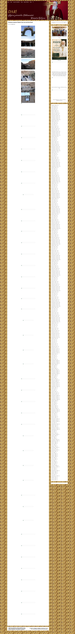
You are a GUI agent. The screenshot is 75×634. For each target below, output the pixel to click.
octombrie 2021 (55, 180)
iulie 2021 (54, 184)
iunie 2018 (54, 232)
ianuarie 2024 (54, 145)
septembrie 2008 (55, 373)
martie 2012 (54, 329)
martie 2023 (54, 158)
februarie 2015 (55, 284)
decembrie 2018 (55, 224)
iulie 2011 (53, 339)
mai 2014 (53, 295)
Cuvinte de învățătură (16, 2)
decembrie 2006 (55, 395)
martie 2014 (54, 298)
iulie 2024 (54, 137)
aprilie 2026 (54, 110)
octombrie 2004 (55, 421)
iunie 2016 (54, 263)
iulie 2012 (54, 324)
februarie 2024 (55, 144)
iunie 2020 (54, 201)
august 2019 (54, 214)
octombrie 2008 (55, 372)
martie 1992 (54, 448)
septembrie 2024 (55, 135)
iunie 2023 (54, 154)
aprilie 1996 (54, 442)
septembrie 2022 (55, 166)
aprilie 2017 (54, 250)
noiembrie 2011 (55, 334)
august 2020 (54, 198)
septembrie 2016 (55, 259)
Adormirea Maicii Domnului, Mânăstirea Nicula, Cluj (59, 88)
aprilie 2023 (54, 157)
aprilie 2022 (54, 172)
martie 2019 (54, 220)
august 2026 (54, 105)
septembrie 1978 (55, 475)
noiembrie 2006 (55, 396)
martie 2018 (54, 236)
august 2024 (54, 136)
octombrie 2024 (55, 133)
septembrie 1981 (55, 470)
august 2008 (54, 374)
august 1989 (54, 455)
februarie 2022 (55, 175)
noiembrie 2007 (55, 383)
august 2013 (54, 307)
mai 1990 (53, 452)
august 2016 (54, 260)
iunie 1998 (54, 438)
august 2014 (54, 291)
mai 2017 (53, 249)
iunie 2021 (54, 185)
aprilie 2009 (54, 368)
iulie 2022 (54, 168)
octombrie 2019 (55, 211)
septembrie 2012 (55, 321)
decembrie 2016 (55, 255)
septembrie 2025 (55, 119)
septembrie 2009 (55, 363)
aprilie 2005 (54, 416)
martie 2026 (54, 111)
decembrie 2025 (55, 115)
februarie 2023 (55, 159)
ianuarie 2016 (54, 269)
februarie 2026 (55, 113)
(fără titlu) (59, 60)
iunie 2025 (54, 123)
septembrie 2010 (55, 352)
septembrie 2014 (55, 290)
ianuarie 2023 (54, 161)
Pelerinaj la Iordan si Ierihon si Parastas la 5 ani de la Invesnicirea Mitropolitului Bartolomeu (39, 628)
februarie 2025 (55, 128)
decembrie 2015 (55, 271)
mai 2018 (53, 233)
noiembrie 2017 (55, 241)
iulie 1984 (54, 464)
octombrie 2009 (55, 361)
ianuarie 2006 (54, 408)
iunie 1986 (54, 461)
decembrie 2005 (55, 409)
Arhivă (31, 2)
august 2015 (54, 276)
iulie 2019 (54, 215)
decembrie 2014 (55, 286)
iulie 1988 (54, 457)
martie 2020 (54, 205)
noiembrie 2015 (55, 272)
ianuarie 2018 (54, 238)
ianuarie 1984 (54, 465)
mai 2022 (53, 171)
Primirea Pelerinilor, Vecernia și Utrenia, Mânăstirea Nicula (59, 100)
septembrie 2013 (55, 306)
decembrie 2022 (55, 162)
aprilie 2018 (54, 234)
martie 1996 (54, 443)
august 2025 (54, 120)
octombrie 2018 (55, 227)
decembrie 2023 (55, 146)
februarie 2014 (55, 299)
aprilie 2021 (54, 188)
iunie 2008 (54, 376)
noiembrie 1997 (55, 439)
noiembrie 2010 (55, 350)
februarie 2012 (55, 330)
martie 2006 (54, 407)
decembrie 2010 (55, 348)
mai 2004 (53, 422)
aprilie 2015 (54, 281)
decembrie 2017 (55, 240)
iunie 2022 (54, 170)
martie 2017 (54, 251)
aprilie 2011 (54, 343)
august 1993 (54, 446)
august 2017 (54, 245)
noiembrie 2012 (55, 319)
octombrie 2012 (55, 320)
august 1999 (54, 435)
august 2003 (54, 425)
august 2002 (54, 426)
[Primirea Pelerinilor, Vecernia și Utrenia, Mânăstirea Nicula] (59, 94)
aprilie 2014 (54, 297)
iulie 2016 (54, 262)
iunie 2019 (54, 216)
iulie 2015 (54, 277)
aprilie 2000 (54, 433)
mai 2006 (53, 404)
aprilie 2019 (54, 219)
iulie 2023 (54, 153)
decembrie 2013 (55, 302)
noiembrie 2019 (55, 210)
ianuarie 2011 (54, 347)
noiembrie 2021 (55, 179)
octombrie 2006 (55, 398)
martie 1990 (54, 453)
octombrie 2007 (55, 385)
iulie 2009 (54, 365)
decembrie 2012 (55, 317)
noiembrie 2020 (55, 194)
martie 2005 (54, 417)
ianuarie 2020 (54, 207)
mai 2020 (53, 202)
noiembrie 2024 (55, 132)
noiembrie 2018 (55, 225)
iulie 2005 (54, 413)
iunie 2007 (54, 389)
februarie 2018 (55, 237)
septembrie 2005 (55, 411)
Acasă (8, 2)
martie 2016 (54, 267)
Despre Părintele (26, 2)
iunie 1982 (54, 469)
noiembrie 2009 (55, 360)
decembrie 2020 (55, 193)
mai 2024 (53, 140)
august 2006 (54, 400)
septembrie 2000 (55, 429)
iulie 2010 (54, 355)
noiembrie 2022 (55, 163)
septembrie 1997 (55, 440)
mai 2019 (53, 218)
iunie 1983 (54, 468)
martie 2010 (54, 359)
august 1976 (54, 477)
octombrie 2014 (55, 289)
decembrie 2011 (55, 333)
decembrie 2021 (55, 177)
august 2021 (54, 183)
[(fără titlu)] (59, 49)
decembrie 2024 (55, 131)
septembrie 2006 (55, 399)
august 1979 (54, 473)
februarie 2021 (55, 190)
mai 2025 (53, 124)
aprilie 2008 (54, 378)
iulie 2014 (54, 293)
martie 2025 (54, 127)
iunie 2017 (54, 247)
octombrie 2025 (55, 118)
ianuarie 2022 (54, 176)
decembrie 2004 (55, 418)
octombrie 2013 (55, 304)
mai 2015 (53, 280)
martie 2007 (54, 391)
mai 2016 (53, 264)
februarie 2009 (55, 369)
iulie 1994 (54, 444)
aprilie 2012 (54, 328)
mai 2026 (53, 109)
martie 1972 (54, 479)
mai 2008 (53, 377)
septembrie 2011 (55, 337)
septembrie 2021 (55, 181)
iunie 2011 (54, 341)
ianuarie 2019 (54, 223)
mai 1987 (53, 460)
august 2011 (54, 338)
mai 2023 (53, 155)
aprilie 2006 (54, 405)
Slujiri (11, 2)
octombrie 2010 (55, 351)
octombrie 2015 (55, 273)
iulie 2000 (54, 430)
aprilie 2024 (54, 141)
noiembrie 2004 (55, 420)
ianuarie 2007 (54, 394)
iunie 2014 (54, 294)
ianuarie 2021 (54, 192)
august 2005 (54, 412)
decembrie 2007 (55, 382)
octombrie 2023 (55, 149)
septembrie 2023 (55, 150)
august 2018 (54, 229)
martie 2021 (54, 189)
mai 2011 (53, 342)
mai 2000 (53, 431)
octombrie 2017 (55, 242)
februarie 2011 (54, 346)
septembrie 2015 (55, 275)
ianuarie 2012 (54, 332)
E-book (22, 2)
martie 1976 (54, 478)
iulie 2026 (54, 106)
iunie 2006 (54, 403)
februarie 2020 (55, 206)
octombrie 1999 (55, 434)
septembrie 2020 (55, 197)
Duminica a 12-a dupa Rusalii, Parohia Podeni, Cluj (59, 37)
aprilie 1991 (54, 451)
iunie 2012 (54, 325)
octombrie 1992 (55, 447)
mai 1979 (53, 474)
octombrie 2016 (55, 258)
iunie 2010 (54, 356)
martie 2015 (54, 282)
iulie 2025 (54, 122)
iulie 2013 (54, 308)
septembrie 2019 (55, 212)
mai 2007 (53, 390)
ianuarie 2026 (54, 114)
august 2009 (54, 364)
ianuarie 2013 (54, 316)
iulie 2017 (54, 246)
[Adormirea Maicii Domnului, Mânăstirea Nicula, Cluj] (59, 82)
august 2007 (54, 387)
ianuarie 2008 (54, 381)
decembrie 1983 (55, 466)
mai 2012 (53, 326)
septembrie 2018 (55, 228)
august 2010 (54, 354)
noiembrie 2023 (55, 148)
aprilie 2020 (54, 203)
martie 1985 (54, 462)
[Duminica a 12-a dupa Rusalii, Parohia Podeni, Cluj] (59, 31)
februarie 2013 (55, 315)
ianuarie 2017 (54, 254)
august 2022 (54, 167)
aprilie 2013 (54, 312)
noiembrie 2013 (55, 303)
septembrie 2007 (55, 386)
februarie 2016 (55, 268)
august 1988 (54, 456)
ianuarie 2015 (54, 285)
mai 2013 (53, 311)
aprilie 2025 (54, 126)
